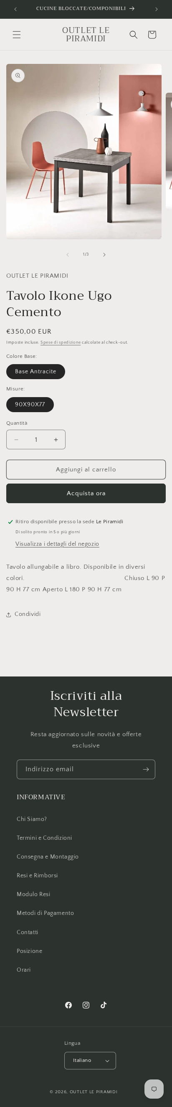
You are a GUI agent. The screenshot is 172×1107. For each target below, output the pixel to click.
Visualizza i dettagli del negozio (57, 544)
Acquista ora (86, 493)
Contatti (27, 932)
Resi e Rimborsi (37, 875)
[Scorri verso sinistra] (67, 255)
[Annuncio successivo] (156, 9)
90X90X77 (30, 404)
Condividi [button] (27, 614)
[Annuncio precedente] (15, 9)
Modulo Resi (34, 894)
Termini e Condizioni (44, 838)
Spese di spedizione (60, 342)
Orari (24, 970)
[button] (17, 34)
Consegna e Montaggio (48, 857)
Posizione (29, 951)
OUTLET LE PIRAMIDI (94, 1091)
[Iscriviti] (146, 769)
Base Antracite (35, 371)
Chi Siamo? (32, 819)
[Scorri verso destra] (104, 255)
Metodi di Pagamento (45, 913)
